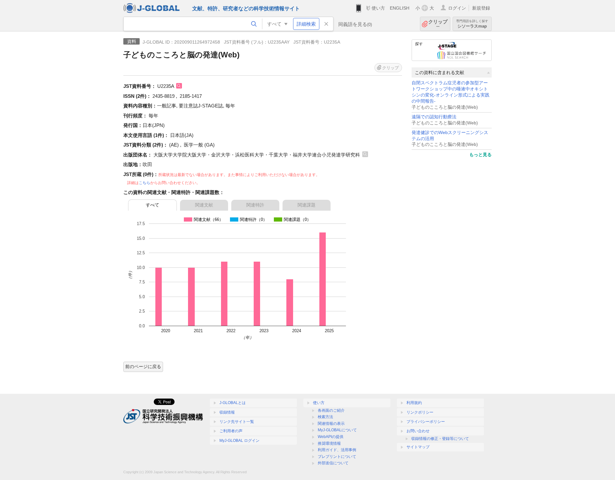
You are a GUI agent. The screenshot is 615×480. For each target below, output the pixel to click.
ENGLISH (399, 8)
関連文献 (204, 204)
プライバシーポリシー (425, 421)
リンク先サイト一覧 (236, 421)
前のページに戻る (143, 366)
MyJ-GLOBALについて (337, 430)
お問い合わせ (418, 431)
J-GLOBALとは (232, 402)
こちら (144, 183)
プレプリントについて (337, 456)
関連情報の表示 (331, 423)
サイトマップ (418, 447)
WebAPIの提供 (330, 436)
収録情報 (227, 412)
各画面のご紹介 (331, 410)
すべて (152, 204)
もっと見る (480, 154)
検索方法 (325, 417)
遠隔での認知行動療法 (434, 116)
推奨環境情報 (329, 443)
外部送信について (333, 463)
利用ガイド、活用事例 (337, 450)
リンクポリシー (419, 412)
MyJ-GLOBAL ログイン (239, 440)
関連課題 (307, 204)
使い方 (378, 8)
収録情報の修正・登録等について (440, 438)
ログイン (457, 8)
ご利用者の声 (230, 431)
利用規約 (414, 402)
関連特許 (255, 204)
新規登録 (481, 8)
